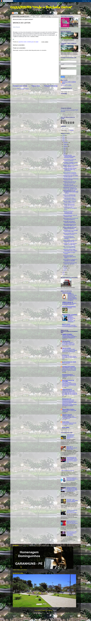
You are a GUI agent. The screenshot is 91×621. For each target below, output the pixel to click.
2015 (63, 140)
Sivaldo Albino (65, 421)
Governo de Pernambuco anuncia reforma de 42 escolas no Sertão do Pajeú (69, 357)
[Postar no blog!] (43, 42)
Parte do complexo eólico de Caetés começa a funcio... (69, 201)
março (65, 266)
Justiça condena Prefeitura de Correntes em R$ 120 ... (70, 241)
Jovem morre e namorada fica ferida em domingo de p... (70, 244)
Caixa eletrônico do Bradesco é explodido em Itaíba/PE (70, 260)
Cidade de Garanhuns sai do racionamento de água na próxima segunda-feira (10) (69, 417)
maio (64, 151)
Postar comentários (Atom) (23, 88)
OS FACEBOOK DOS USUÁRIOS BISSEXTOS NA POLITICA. (69, 304)
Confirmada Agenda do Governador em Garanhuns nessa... (70, 208)
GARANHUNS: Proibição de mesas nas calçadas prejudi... (70, 188)
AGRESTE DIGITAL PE (67, 302)
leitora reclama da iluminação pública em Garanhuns (69, 228)
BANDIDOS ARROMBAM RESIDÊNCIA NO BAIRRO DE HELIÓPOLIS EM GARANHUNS (71, 318)
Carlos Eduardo (16, 27)
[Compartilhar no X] (45, 42)
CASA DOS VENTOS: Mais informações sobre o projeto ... (70, 250)
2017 (63, 137)
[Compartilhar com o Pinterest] (47, 42)
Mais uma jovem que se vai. (67, 470)
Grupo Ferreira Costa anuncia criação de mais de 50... (70, 263)
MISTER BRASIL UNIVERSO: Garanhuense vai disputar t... (70, 173)
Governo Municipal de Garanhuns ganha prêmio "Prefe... (69, 256)
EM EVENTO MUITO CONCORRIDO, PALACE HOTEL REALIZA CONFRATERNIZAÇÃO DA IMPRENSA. (69, 384)
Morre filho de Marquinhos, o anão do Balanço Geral (72, 448)
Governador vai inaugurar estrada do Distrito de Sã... (69, 222)
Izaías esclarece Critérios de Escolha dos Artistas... (69, 160)
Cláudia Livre (65, 355)
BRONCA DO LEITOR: (22, 23)
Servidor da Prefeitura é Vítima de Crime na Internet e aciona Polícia (72, 522)
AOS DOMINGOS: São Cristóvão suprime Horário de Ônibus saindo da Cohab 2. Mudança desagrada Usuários (69, 369)
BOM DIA (70, 307)
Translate (71, 130)
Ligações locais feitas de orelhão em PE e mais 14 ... (70, 176)
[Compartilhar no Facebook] (46, 42)
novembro (65, 142)
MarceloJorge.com (66, 398)
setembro (65, 146)
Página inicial (36, 86)
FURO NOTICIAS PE (67, 389)
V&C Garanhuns (66, 341)
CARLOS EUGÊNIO (66, 293)
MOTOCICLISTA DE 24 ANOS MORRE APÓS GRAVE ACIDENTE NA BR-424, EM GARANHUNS (69, 350)
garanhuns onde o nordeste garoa (69, 82)
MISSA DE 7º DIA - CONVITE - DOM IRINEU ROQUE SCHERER (72, 500)
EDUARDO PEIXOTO (67, 415)
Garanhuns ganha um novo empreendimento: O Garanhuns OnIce (72, 479)
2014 (63, 272)
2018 (63, 135)
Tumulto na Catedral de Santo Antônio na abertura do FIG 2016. (72, 511)
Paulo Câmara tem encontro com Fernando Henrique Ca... (70, 219)
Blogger (54, 610)
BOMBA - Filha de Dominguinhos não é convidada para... (70, 166)
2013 (63, 274)
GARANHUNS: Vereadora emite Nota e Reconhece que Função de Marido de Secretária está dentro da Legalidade (72, 297)
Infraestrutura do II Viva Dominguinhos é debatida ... (70, 198)
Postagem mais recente (20, 86)
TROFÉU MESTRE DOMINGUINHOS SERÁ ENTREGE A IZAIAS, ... (69, 156)
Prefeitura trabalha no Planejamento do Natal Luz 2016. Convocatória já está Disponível (72, 489)
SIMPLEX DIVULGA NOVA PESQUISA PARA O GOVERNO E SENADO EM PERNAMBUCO (69, 336)
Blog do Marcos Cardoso (68, 409)
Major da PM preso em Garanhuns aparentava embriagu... (69, 237)
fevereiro (65, 268)
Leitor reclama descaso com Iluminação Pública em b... (69, 225)
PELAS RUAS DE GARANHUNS (69, 314)
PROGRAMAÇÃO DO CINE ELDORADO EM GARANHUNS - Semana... (70, 192)
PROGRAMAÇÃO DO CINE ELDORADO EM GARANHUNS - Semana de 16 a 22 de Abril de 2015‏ (72, 460)
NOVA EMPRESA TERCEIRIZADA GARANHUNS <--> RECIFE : (71, 436)
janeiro (65, 270)
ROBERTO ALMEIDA (67, 334)
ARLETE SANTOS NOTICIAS (69, 306)
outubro (65, 144)
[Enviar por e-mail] (42, 42)
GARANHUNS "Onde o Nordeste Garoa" (41, 7)
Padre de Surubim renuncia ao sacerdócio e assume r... (70, 234)
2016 (63, 139)
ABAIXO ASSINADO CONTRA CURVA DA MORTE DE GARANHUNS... (69, 169)
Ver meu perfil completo (66, 85)
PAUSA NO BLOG (66, 363)
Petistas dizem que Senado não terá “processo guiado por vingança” (69, 326)
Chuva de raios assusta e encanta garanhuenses (69, 204)
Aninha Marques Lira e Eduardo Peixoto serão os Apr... (70, 231)
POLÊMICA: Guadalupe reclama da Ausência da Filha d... (70, 163)
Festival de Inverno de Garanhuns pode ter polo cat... (70, 185)
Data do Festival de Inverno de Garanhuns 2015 (70, 216)
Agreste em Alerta (66, 348)
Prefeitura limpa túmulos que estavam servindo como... (69, 182)
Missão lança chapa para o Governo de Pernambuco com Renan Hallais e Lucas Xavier (68, 343)
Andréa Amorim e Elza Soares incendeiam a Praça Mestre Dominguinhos (72, 533)
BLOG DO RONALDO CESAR (69, 362)
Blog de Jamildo (66, 324)
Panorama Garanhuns (67, 374)
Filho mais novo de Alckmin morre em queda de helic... (69, 247)
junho (64, 150)
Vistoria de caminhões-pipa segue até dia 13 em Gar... (69, 195)
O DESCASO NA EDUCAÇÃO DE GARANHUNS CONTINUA (69, 424)
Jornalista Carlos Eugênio (68, 366)
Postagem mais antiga (51, 86)
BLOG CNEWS (65, 427)
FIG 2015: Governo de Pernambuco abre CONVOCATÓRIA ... (68, 212)
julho (64, 148)
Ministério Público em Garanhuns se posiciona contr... (70, 179)
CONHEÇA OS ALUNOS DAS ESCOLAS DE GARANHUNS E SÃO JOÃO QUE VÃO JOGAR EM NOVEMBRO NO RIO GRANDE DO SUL (69, 393)
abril (64, 153)
